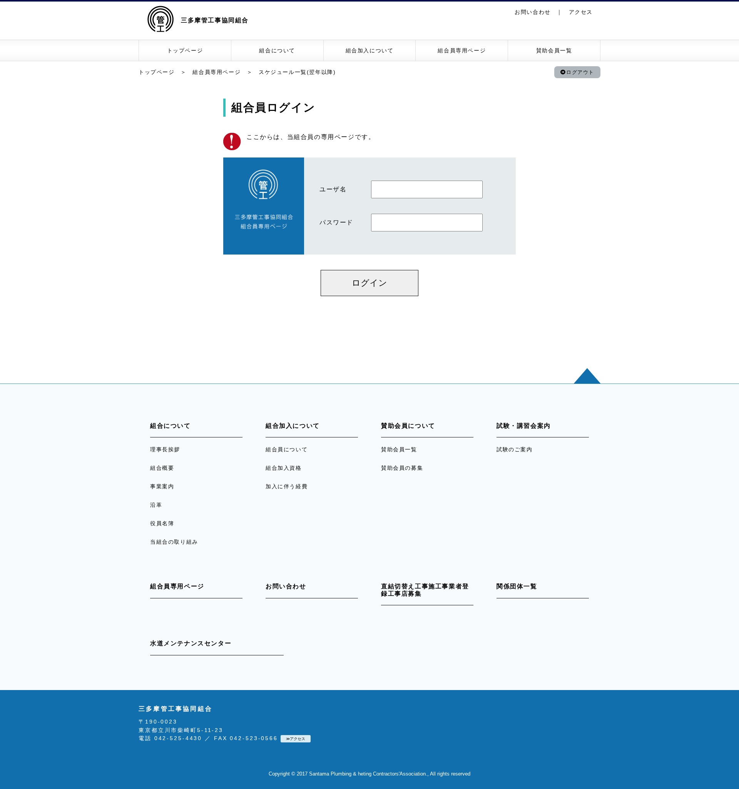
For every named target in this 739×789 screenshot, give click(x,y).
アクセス (581, 12)
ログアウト (580, 72)
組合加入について (370, 50)
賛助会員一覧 (554, 50)
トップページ (185, 50)
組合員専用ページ (462, 50)
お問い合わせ (533, 12)
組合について (277, 50)
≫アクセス (295, 739)
